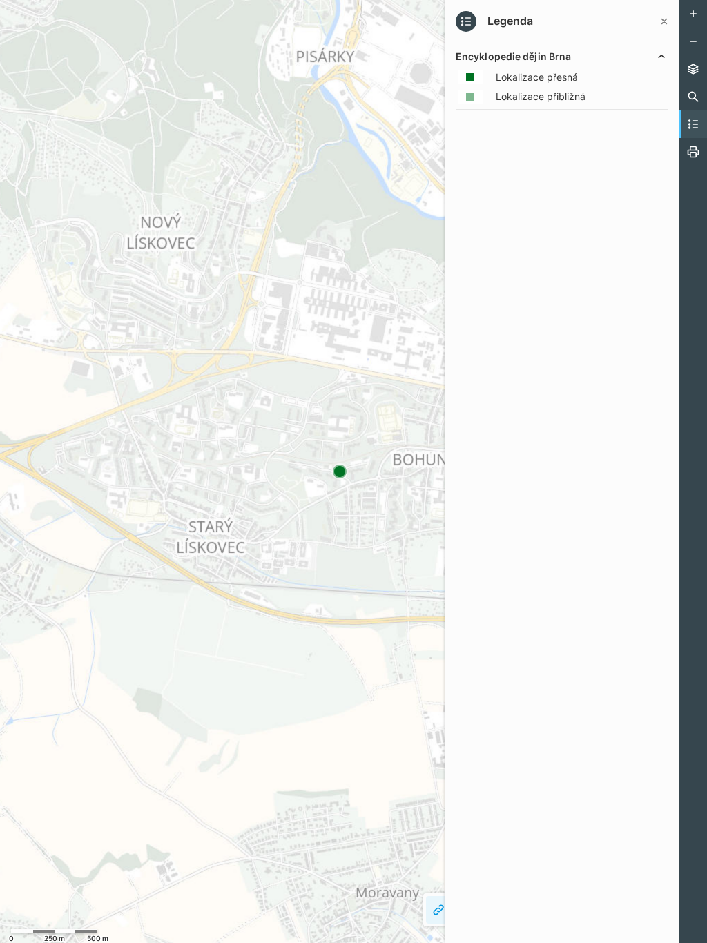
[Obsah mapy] (693, 69)
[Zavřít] (664, 21)
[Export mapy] (693, 152)
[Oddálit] (693, 41)
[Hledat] (693, 96)
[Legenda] (693, 124)
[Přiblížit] (693, 14)
